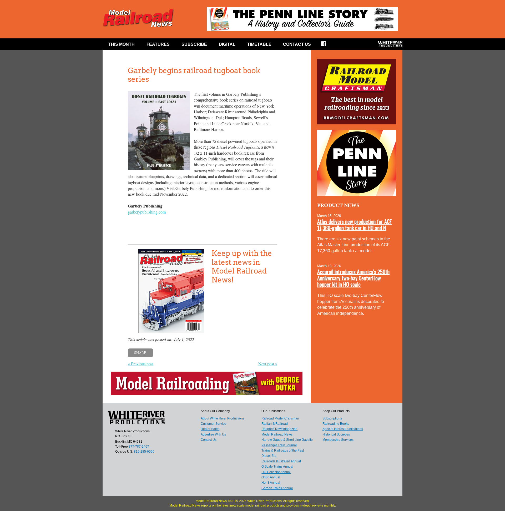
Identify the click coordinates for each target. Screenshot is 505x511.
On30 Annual (270, 477)
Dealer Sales (210, 429)
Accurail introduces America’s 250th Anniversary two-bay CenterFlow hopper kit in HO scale (353, 278)
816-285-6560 (144, 451)
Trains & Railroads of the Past (282, 450)
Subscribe (194, 44)
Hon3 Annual (270, 482)
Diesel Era (268, 456)
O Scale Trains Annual (277, 466)
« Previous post (140, 363)
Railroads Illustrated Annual (281, 461)
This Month (121, 44)
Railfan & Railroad (274, 424)
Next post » (267, 363)
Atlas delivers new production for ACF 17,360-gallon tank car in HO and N (354, 224)
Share (140, 352)
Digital (227, 44)
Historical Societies (336, 434)
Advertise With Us (213, 434)
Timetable (259, 44)
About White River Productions (222, 418)
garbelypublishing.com (147, 212)
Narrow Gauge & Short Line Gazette (287, 440)
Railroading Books (335, 424)
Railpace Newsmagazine (279, 429)
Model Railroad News (276, 434)
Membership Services (338, 440)
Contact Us (297, 44)
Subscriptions (332, 418)
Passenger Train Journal (279, 445)
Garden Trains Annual (277, 488)
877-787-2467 (139, 446)
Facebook (327, 45)
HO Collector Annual (276, 472)
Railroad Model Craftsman (280, 418)
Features (158, 44)
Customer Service (213, 424)
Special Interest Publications (342, 429)
